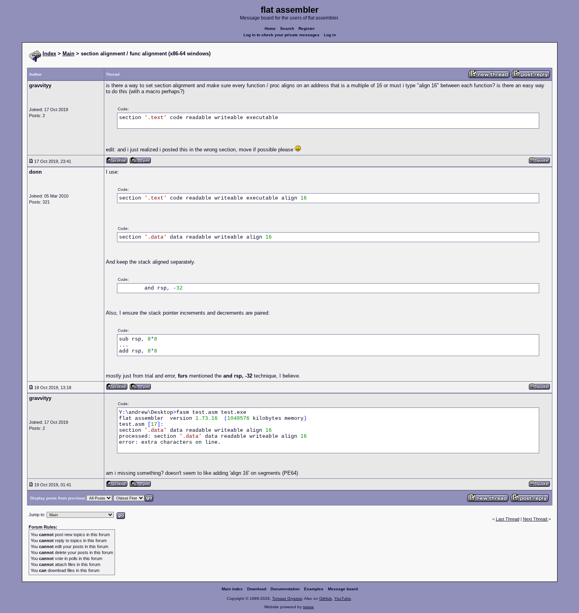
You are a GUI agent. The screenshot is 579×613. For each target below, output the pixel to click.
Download (256, 589)
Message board (343, 589)
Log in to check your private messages (282, 35)
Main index (232, 589)
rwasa (308, 607)
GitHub (325, 598)
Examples (314, 589)
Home (270, 28)
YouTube (342, 598)
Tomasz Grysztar (287, 598)
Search (287, 28)
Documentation (285, 589)
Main (68, 54)
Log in (330, 35)
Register (306, 28)
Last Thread (507, 519)
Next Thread (535, 519)
